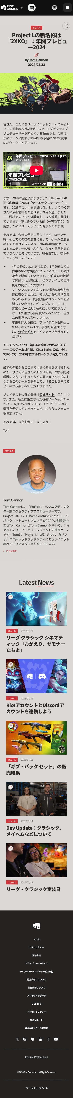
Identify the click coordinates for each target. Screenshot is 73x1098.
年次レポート (36, 1019)
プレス (36, 939)
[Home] (32, 7)
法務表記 (36, 955)
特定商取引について (36, 979)
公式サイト (25, 331)
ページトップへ (35, 1088)
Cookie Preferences (36, 1057)
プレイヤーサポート (36, 995)
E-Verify (36, 1003)
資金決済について (36, 987)
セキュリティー (36, 947)
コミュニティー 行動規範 (36, 1027)
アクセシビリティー (36, 1011)
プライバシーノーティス (36, 963)
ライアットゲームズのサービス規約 (36, 971)
